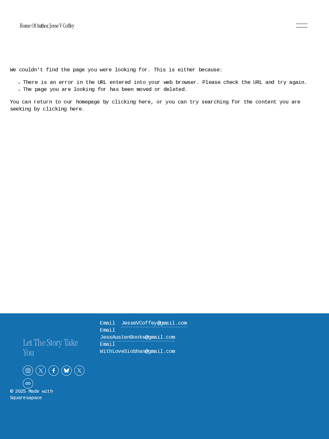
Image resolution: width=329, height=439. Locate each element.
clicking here (131, 102)
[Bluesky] (66, 370)
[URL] (28, 383)
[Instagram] (28, 370)
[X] (41, 370)
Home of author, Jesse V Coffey (47, 25)
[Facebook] (54, 370)
